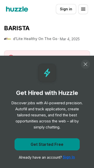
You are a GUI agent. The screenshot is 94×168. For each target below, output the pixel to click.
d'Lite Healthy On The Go (35, 39)
